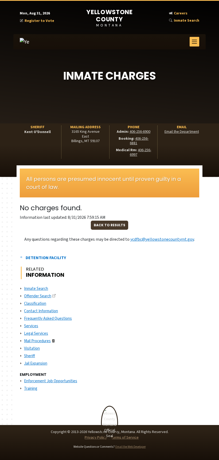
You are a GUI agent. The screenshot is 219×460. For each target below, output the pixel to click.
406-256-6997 (140, 152)
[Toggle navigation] (194, 41)
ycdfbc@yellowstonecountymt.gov (162, 239)
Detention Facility (46, 257)
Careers (180, 13)
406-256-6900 (140, 131)
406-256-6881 (139, 141)
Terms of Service (125, 437)
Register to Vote (39, 21)
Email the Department (182, 131)
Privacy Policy (96, 437)
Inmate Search (186, 20)
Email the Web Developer (130, 447)
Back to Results (109, 225)
